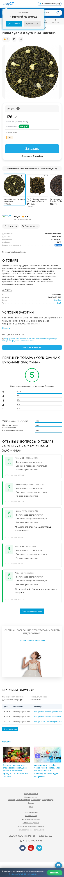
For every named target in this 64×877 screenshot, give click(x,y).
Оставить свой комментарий (32, 640)
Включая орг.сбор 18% (16, 122)
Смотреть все (10, 729)
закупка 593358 (17, 599)
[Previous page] (5, 71)
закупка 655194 (17, 475)
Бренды (31, 803)
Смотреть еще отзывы (32, 611)
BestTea (57, 300)
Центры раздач (30, 797)
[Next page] (58, 71)
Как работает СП (31, 794)
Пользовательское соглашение (31, 830)
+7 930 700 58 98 (32, 840)
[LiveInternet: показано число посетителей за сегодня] (14, 855)
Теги (31, 806)
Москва (11, 800)
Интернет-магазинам (31, 819)
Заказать (32, 149)
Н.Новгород (36, 800)
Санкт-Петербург (23, 800)
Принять (54, 872)
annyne (17, 216)
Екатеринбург (47, 800)
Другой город (32, 23)
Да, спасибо (14, 23)
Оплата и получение (31, 823)
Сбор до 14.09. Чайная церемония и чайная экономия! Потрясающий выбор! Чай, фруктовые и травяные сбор (29, 340)
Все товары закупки (32, 347)
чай (59, 303)
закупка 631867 (17, 537)
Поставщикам (31, 816)
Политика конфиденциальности (31, 826)
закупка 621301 (17, 564)
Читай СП (6, 742)
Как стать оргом (31, 812)
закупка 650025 (17, 501)
